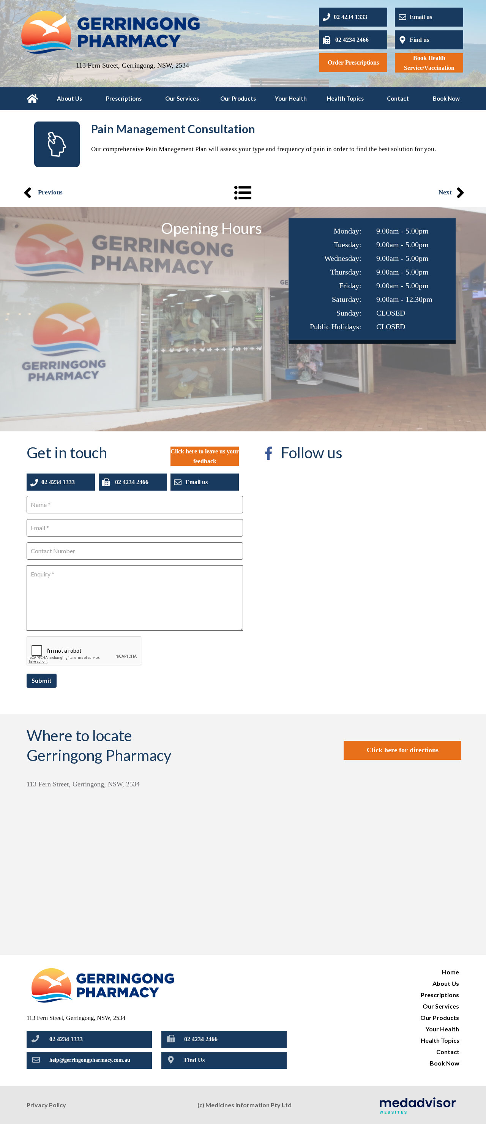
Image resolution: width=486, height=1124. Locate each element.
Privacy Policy (46, 1104)
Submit (42, 680)
